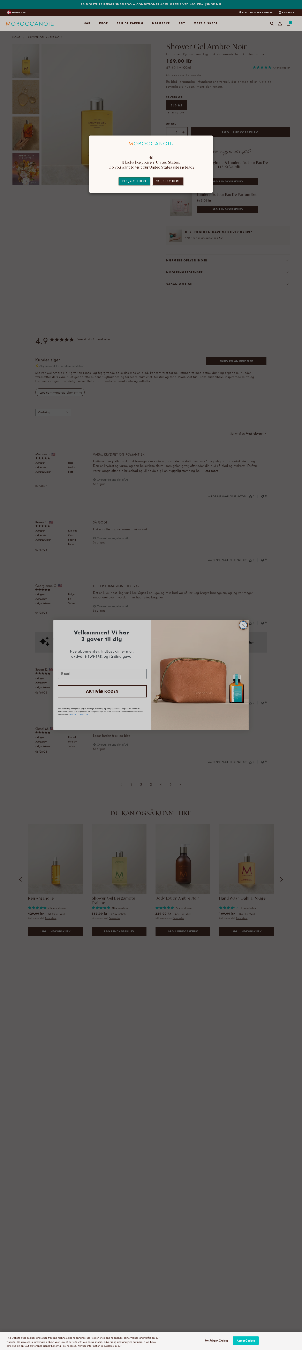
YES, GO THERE (134, 181)
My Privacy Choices (216, 1340)
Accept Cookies (246, 1340)
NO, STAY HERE (168, 181)
